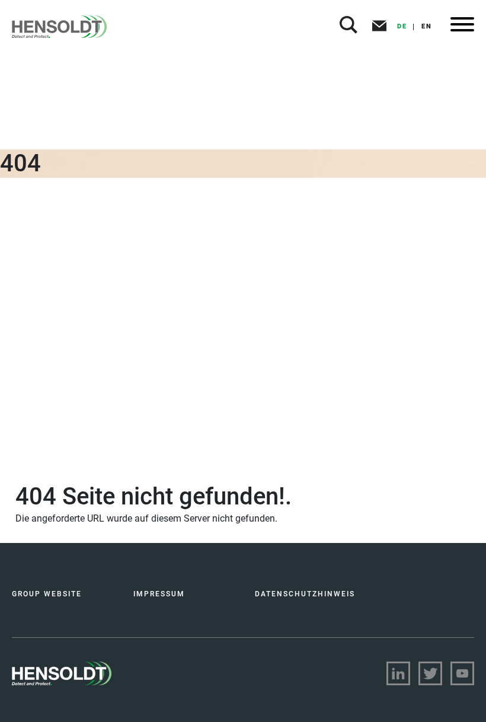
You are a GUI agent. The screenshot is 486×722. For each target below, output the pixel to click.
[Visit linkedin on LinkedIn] (398, 673)
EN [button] (426, 26)
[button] (348, 26)
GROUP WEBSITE (47, 594)
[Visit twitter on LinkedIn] (430, 673)
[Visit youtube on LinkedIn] (462, 673)
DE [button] (402, 26)
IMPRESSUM (159, 594)
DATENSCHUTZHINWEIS (305, 594)
